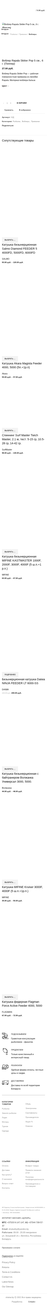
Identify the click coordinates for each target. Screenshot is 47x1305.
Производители (32, 1117)
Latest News (7, 1282)
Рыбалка (5, 1109)
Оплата (5, 1166)
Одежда (5, 1131)
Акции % (29, 1122)
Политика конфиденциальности (34, 1178)
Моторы (5, 1122)
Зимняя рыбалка (9, 1113)
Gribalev (31, 1302)
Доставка (6, 1170)
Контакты (6, 1188)
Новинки (29, 1126)
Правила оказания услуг (33, 1171)
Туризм (5, 1126)
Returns (5, 1267)
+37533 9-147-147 (13, 1222)
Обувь (28, 1104)
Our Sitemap (8, 1287)
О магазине (7, 1179)
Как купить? (7, 1175)
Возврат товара (32, 1166)
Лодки (4, 1117)
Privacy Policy (8, 1262)
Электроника (30, 1108)
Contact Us (7, 1277)
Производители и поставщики (32, 1185)
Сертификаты (31, 1113)
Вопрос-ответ (7, 1183)
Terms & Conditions (11, 1272)
